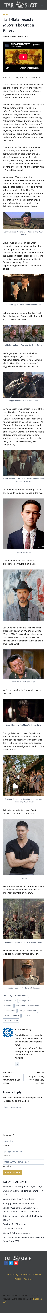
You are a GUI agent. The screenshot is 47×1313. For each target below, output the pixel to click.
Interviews (26, 1274)
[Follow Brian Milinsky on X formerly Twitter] (17, 1064)
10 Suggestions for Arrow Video (18, 1203)
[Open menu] (42, 5)
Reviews (37, 1274)
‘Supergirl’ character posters (16, 1233)
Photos (17, 1279)
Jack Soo (8, 1006)
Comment (8, 1135)
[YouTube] (16, 1263)
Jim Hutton (20, 1006)
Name (6, 1145)
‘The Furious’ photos (12, 1228)
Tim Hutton (27, 1015)
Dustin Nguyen (10, 1001)
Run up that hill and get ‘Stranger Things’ (23, 1186)
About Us (28, 1279)
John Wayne (33, 1006)
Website (7, 1166)
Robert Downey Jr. (12, 1015)
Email (6, 1156)
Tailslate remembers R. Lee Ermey (11, 1077)
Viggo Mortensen (11, 1020)
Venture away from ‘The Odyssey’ (19, 1199)
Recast (6, 14)
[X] (11, 1263)
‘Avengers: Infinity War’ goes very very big (35, 1077)
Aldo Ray (8, 996)
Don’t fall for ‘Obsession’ (14, 1224)
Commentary (12, 1274)
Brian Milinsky (10, 36)
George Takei (25, 1001)
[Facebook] (6, 1263)
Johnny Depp (10, 1011)
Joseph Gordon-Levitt (28, 1011)
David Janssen (21, 996)
